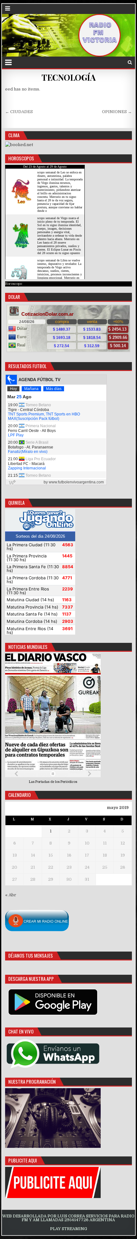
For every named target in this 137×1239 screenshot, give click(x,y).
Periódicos (69, 782)
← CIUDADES (19, 111)
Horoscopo (13, 284)
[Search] (130, 62)
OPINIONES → (117, 111)
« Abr (10, 894)
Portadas (42, 782)
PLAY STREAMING (68, 1229)
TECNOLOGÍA (68, 77)
